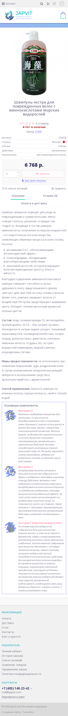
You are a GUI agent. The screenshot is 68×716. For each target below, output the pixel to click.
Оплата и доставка (34, 203)
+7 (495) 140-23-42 (15, 688)
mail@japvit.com (11, 692)
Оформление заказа (14, 669)
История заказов (12, 655)
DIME (38, 131)
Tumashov (28, 712)
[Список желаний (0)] (55, 3)
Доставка (8, 623)
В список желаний (15, 188)
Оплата (6, 618)
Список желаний (12, 660)
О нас (5, 627)
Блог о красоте (11, 636)
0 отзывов (42, 123)
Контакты (8, 632)
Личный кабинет (12, 651)
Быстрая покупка (35, 180)
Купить (45, 173)
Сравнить (60, 188)
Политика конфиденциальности (21, 674)
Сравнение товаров (14, 665)
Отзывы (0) (50, 195)
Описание (18, 195)
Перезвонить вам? (13, 696)
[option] (34, 63)
